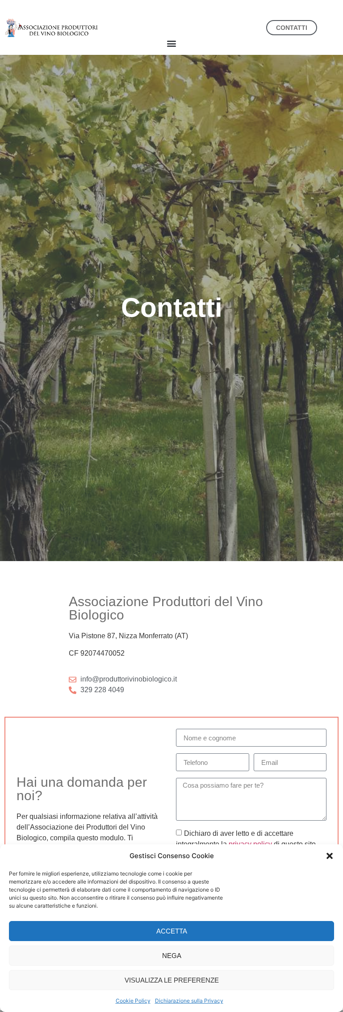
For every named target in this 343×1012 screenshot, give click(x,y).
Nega (171, 955)
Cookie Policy (133, 1000)
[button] (329, 855)
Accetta (171, 931)
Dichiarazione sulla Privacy (189, 1000)
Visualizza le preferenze (172, 980)
